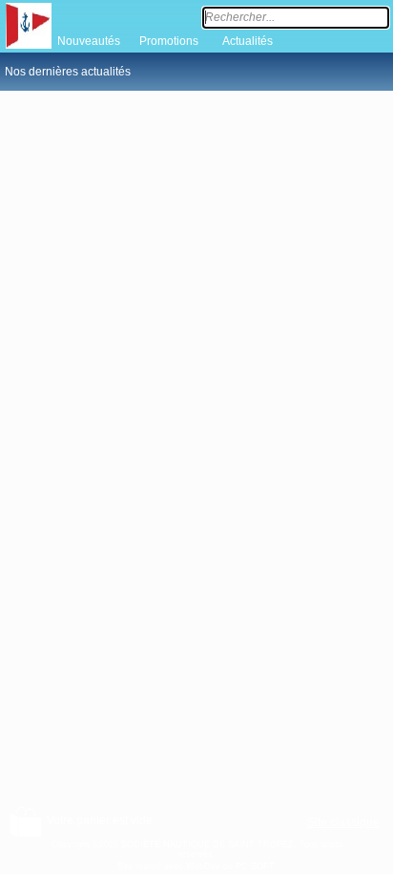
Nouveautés (88, 41)
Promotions (168, 41)
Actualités (247, 41)
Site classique (343, 822)
